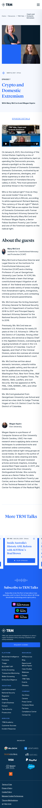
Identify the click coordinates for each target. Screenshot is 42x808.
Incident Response (9, 729)
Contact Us (26, 715)
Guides (24, 676)
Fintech (5, 706)
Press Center (27, 702)
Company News (28, 705)
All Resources (27, 657)
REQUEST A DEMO (21, 645)
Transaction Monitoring (10, 673)
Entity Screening (8, 670)
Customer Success (9, 726)
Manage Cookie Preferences (12, 796)
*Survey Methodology (10, 800)
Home (4, 16)
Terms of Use (7, 784)
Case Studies (27, 669)
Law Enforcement (9, 689)
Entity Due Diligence (9, 680)
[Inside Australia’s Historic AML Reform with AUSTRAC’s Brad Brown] (21, 550)
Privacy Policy (7, 788)
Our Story (25, 695)
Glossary (25, 685)
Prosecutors (6, 713)
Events (24, 682)
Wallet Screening (8, 676)
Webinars (25, 672)
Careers (25, 698)
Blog (23, 660)
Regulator (5, 696)
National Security (8, 693)
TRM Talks (21, 16)
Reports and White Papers (27, 664)
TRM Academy (7, 722)
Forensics (5, 660)
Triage (4, 663)
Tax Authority (7, 709)
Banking (5, 699)
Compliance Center (29, 712)
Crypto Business (8, 703)
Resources (11, 16)
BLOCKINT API (7, 667)
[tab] (21, 119)
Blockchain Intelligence (10, 657)
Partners (25, 708)
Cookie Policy (7, 792)
